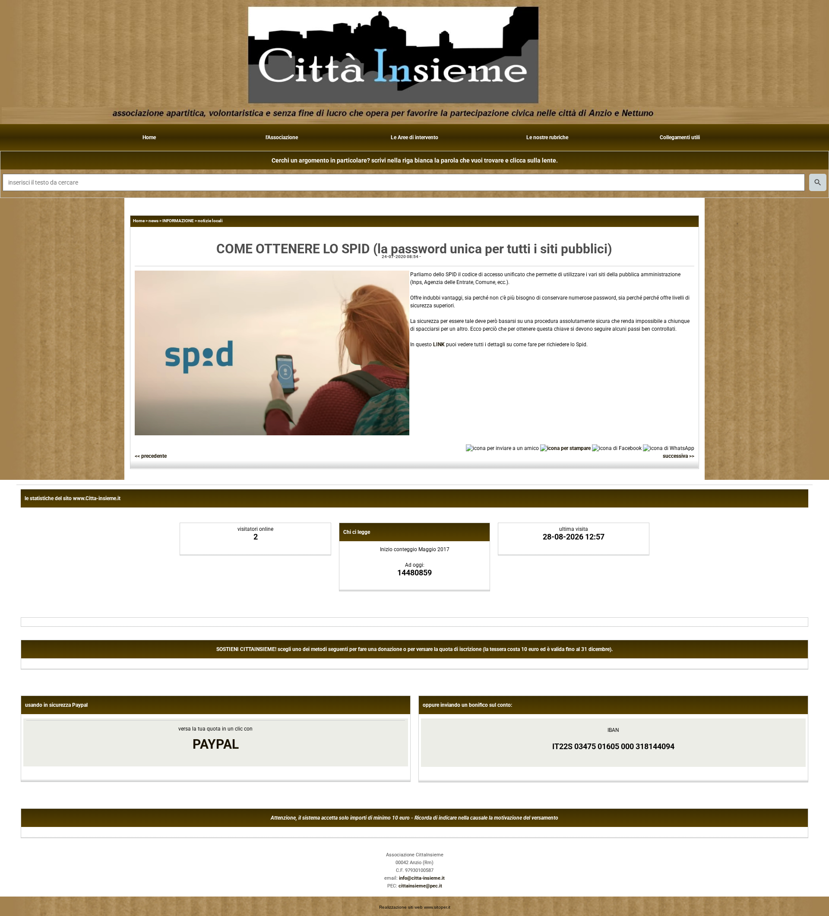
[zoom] (272, 434)
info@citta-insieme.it (422, 878)
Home (149, 137)
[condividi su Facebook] (617, 448)
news (153, 220)
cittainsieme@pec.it (420, 886)
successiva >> (678, 456)
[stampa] (565, 448)
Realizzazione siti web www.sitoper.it (414, 907)
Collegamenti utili (680, 137)
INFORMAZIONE (178, 220)
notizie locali (210, 220)
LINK (439, 345)
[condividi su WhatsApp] (668, 448)
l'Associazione (282, 137)
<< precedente (151, 456)
